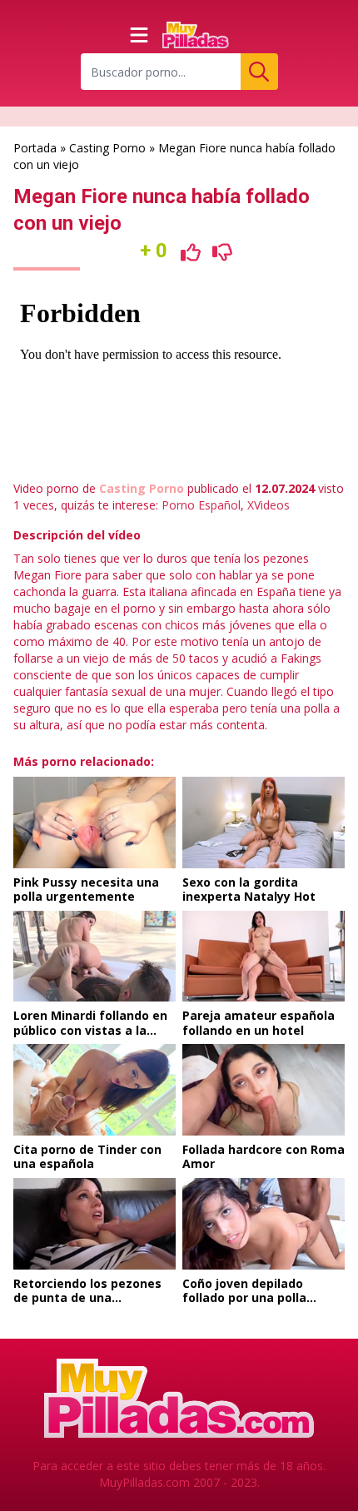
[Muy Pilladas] (195, 35)
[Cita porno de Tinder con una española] (94, 1090)
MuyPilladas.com (144, 1482)
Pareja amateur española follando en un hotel (258, 1022)
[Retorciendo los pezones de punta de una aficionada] (94, 1224)
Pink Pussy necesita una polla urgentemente (86, 889)
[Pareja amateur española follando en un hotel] (263, 956)
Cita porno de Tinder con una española (87, 1156)
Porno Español (201, 505)
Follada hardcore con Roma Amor (263, 1156)
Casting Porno (107, 148)
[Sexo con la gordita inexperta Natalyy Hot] (263, 822)
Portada (35, 148)
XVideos (268, 505)
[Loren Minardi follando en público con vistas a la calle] (94, 956)
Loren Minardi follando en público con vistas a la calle (90, 1029)
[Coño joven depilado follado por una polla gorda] (263, 1224)
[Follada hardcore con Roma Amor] (263, 1090)
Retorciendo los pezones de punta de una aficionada (87, 1297)
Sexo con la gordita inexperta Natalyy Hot (249, 889)
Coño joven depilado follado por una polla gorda (244, 1297)
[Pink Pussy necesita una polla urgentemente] (94, 822)
